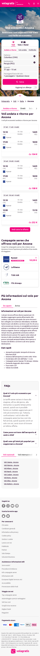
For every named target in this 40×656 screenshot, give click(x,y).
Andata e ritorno (10, 50)
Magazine (5, 613)
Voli (14, 101)
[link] (20, 140)
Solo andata (23, 50)
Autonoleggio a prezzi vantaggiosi (13, 598)
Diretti (22, 108)
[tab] (13, 43)
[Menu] (38, 3)
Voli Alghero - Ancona (11, 484)
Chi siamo (5, 525)
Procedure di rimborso (9, 569)
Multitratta (32, 50)
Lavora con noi (7, 543)
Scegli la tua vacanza (9, 606)
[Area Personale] (34, 3)
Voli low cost (6, 602)
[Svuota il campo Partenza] (34, 56)
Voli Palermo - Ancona (11, 465)
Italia (22, 101)
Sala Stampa (6, 553)
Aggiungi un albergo (23, 87)
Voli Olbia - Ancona (10, 481)
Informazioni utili (7, 576)
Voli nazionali (8, 455)
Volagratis (5, 101)
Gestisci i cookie (7, 539)
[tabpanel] (20, 171)
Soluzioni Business (8, 557)
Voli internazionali (25, 455)
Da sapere (7, 306)
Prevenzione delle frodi (10, 587)
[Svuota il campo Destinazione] (34, 62)
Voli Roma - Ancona (10, 478)
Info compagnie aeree (9, 572)
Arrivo (17, 306)
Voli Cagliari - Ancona (11, 475)
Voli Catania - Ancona (11, 462)
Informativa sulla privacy (10, 532)
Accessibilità (6, 583)
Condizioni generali (8, 529)
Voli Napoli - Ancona (11, 471)
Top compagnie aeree (9, 595)
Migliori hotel (6, 609)
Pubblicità (5, 546)
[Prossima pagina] (36, 108)
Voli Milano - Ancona (11, 468)
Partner (4, 550)
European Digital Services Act (12, 579)
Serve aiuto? (6, 565)
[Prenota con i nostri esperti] (29, 3)
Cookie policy (6, 536)
